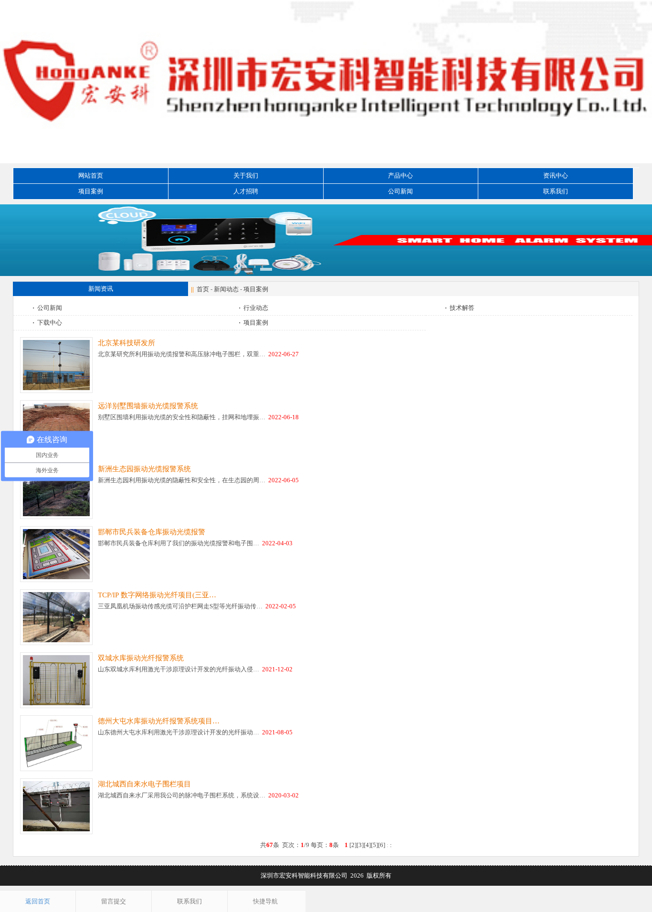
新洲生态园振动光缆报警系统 (144, 469)
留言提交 (113, 901)
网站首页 (90, 175)
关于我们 (245, 175)
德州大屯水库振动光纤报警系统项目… (159, 721)
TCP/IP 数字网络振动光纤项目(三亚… (157, 595)
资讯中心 (555, 175)
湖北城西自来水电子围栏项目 (144, 784)
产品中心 (400, 175)
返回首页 (37, 901)
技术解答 (459, 307)
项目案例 (90, 191)
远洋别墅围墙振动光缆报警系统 (148, 406)
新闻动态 (226, 289)
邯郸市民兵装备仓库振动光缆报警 (151, 532)
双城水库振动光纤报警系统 (141, 658)
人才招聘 (245, 191)
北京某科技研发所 (126, 343)
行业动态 (253, 307)
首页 (203, 289)
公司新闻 (400, 191)
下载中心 (47, 322)
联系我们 (555, 191)
